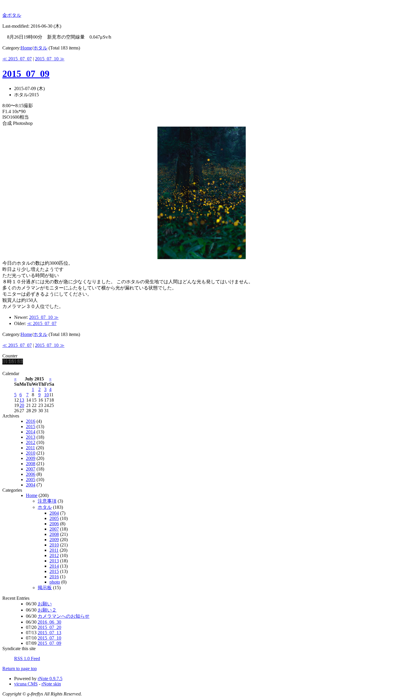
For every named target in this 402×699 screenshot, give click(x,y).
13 (21, 399)
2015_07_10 (49, 637)
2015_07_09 (25, 73)
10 (46, 394)
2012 (30, 442)
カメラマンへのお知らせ (63, 616)
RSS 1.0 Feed (27, 658)
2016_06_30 (49, 622)
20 (21, 405)
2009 (30, 458)
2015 (30, 426)
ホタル (40, 47)
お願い (45, 603)
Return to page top (19, 668)
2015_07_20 (49, 627)
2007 (30, 468)
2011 (30, 447)
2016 (30, 421)
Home (26, 47)
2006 (30, 474)
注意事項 (47, 500)
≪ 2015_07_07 (17, 58)
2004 (30, 484)
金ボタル (11, 15)
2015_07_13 (49, 632)
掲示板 (45, 587)
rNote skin (51, 683)
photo (54, 581)
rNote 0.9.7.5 (50, 678)
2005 (30, 479)
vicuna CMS (26, 683)
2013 (30, 437)
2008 (30, 463)
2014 (30, 431)
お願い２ (47, 609)
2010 (30, 452)
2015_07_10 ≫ (49, 58)
